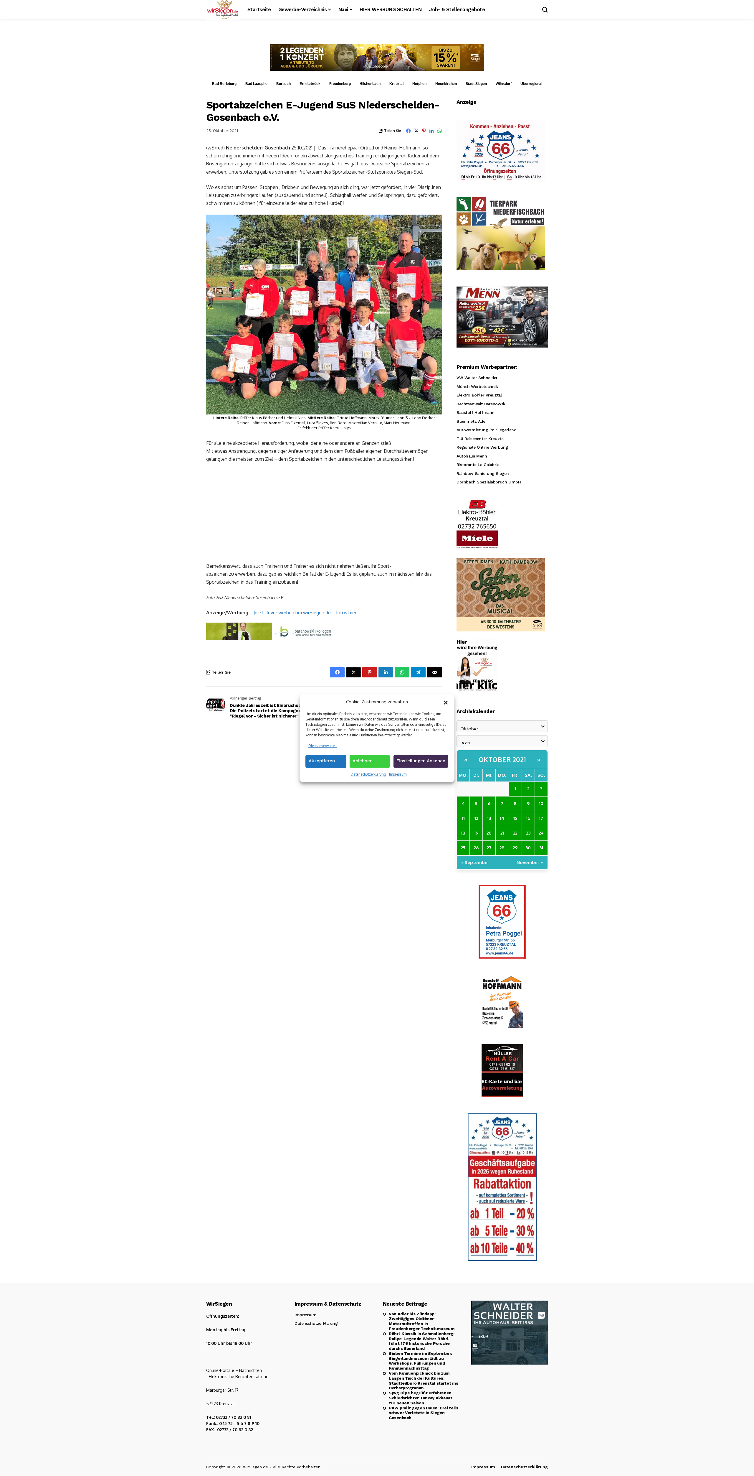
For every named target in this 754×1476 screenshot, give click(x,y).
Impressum (397, 774)
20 (489, 833)
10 (541, 803)
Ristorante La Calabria (478, 464)
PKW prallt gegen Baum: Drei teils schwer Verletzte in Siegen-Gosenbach (423, 1413)
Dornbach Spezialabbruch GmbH (489, 482)
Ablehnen (363, 760)
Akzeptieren (322, 760)
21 (502, 833)
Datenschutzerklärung (368, 774)
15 (515, 818)
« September (475, 862)
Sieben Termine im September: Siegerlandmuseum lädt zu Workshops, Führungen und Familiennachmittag (420, 1360)
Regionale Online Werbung (482, 447)
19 (476, 833)
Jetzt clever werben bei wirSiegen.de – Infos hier (305, 613)
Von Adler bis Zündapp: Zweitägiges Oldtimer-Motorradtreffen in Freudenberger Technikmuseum (421, 1321)
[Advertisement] (324, 512)
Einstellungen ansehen (420, 760)
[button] (446, 702)
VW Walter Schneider (477, 377)
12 (476, 818)
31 (541, 847)
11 (463, 818)
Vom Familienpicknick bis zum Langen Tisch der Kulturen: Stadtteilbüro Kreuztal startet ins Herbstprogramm (423, 1380)
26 (476, 847)
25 (463, 847)
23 (528, 833)
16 (528, 818)
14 (502, 818)
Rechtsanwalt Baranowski (481, 404)
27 (489, 847)
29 (515, 847)
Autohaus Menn (472, 456)
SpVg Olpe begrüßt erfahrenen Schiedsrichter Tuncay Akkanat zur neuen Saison (420, 1398)
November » (530, 862)
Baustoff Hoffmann (476, 412)
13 (489, 818)
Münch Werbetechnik (477, 386)
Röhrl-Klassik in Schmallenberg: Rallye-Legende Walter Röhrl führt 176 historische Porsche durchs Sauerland (421, 1341)
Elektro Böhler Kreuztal (479, 395)
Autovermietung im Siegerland (486, 429)
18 (463, 833)
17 (541, 818)
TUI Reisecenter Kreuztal (481, 438)
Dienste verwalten (322, 745)
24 (541, 833)
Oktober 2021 (502, 759)
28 (502, 847)
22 (515, 833)
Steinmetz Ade (471, 421)
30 (528, 847)
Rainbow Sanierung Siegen (483, 473)
